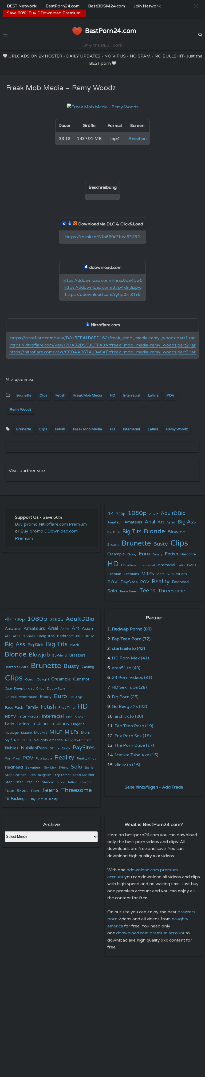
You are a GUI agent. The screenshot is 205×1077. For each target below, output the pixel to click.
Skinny (63, 767)
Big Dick (113, 532)
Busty (160, 544)
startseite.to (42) (128, 648)
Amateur (114, 522)
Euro (144, 554)
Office (54, 748)
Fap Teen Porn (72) (131, 639)
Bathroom (65, 636)
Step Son (32, 782)
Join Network (147, 6)
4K (110, 513)
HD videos (128, 565)
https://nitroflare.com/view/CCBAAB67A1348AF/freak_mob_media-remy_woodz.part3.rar (102, 352)
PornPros (12, 758)
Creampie (116, 554)
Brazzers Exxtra (16, 667)
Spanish (89, 767)
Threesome (171, 591)
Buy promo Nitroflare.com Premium (51, 524)
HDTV (10, 716)
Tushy (31, 799)
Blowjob (176, 532)
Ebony (131, 554)
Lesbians (131, 574)
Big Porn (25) (125, 697)
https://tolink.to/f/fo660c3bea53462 (102, 237)
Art (160, 522)
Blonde (154, 531)
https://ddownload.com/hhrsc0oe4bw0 (102, 280)
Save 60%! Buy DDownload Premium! (44, 13)
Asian (171, 522)
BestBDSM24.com (106, 6)
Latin (181, 565)
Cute (8, 688)
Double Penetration (21, 697)
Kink (69, 717)
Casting (88, 667)
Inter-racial (147, 565)
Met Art (40, 733)
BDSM (89, 636)
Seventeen (33, 768)
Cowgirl (43, 679)
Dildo (40, 688)
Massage (12, 732)
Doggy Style (56, 688)
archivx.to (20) (129, 716)
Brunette (24, 395)
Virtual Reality (48, 799)
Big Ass (187, 522)
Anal (150, 522)
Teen (34, 791)
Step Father (61, 775)
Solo (112, 591)
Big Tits (131, 531)
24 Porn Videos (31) (132, 677)
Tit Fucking (15, 798)
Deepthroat (24, 688)
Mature (26, 732)
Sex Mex (50, 767)
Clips (44, 395)
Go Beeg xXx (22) (129, 706)
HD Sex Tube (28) (129, 687)
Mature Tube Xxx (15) (136, 755)
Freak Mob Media (87, 395)
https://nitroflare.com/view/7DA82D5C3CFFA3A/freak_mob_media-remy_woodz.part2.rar (103, 345)
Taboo (60, 782)
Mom (160, 574)
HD (112, 395)
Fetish (60, 395)
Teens (147, 590)
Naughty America (48, 740)
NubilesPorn (177, 574)
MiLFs (71, 732)
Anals (64, 629)
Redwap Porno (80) (132, 629)
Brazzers (113, 544)
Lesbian (114, 574)
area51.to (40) (126, 668)
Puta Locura (44, 758)
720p (120, 513)
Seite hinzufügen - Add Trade (154, 787)
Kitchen (80, 717)
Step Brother (15, 775)
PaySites (129, 582)
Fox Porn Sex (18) (133, 735)
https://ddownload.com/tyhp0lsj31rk (102, 294)
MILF (55, 732)
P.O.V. (112, 582)
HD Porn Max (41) (130, 658)
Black (74, 645)
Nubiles (11, 748)
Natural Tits (22, 740)
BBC (79, 636)
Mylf (8, 740)
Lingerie (78, 724)
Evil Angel (76, 697)
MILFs (147, 573)
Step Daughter (40, 775)
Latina (153, 395)
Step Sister (14, 782)
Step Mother (83, 775)
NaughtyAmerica (78, 740)
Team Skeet (128, 591)
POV (170, 395)
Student (48, 782)
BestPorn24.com (63, 6)
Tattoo (72, 782)
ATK (7, 636)
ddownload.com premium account (150, 933)
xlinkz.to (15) (127, 764)
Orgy (66, 748)
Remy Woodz (20, 409)
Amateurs (133, 522)
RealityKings (86, 758)
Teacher (86, 782)
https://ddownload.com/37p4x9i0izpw (102, 287)
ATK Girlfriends (24, 636)
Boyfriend (59, 655)
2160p (153, 514)
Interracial (131, 395)
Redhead (180, 582)
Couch (29, 679)
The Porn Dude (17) (134, 745)
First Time (66, 707)
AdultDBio (173, 513)
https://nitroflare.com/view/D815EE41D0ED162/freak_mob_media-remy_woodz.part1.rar (102, 338)
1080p (137, 513)
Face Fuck (14, 707)
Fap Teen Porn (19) (134, 726)
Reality (160, 581)
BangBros (46, 636)
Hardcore (188, 554)
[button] (196, 6)
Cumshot (81, 679)
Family (157, 554)
